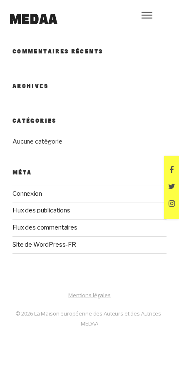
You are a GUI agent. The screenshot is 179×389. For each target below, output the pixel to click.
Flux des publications (41, 210)
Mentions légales (89, 295)
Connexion (27, 193)
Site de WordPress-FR (44, 244)
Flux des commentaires (44, 227)
